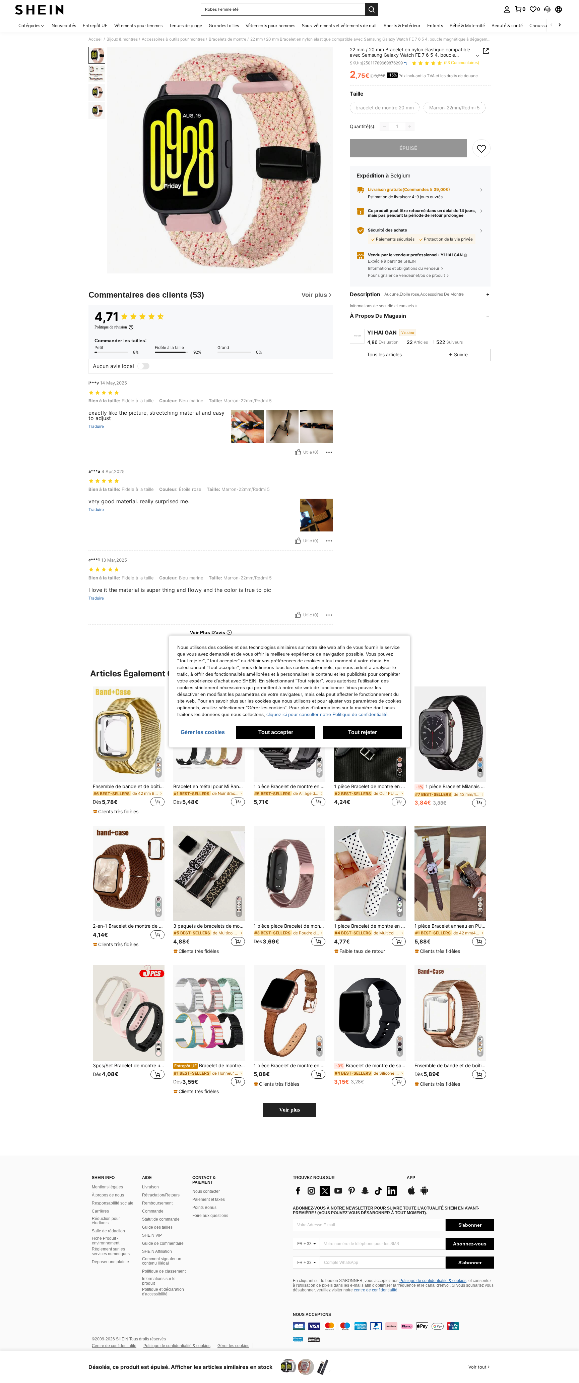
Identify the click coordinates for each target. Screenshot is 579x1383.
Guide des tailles (157, 1227)
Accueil (95, 39)
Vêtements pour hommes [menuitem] (270, 25)
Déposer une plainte (110, 1262)
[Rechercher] (371, 9)
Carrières (100, 1211)
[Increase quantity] (409, 126)
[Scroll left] (551, 25)
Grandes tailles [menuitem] (224, 25)
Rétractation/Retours (161, 1195)
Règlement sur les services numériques (111, 1251)
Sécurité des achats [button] (387, 230)
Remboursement (157, 1203)
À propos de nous (108, 1195)
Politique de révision (110, 327)
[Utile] (298, 452)
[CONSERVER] (481, 148)
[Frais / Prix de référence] (372, 76)
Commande (153, 1211)
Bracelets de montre (227, 39)
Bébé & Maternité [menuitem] (467, 25)
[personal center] (507, 9)
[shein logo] (39, 9)
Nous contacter (206, 1191)
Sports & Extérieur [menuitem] (402, 25)
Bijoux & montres (122, 39)
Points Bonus (204, 1207)
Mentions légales (107, 1187)
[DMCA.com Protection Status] (314, 1339)
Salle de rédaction (108, 1231)
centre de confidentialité (375, 1290)
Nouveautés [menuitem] (64, 25)
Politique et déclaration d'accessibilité (163, 1291)
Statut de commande (161, 1219)
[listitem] (128, 751)
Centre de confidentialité (114, 1345)
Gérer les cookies (233, 1345)
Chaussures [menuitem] (541, 25)
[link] (520, 9)
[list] (346, 1191)
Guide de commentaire (163, 1243)
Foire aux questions (210, 1215)
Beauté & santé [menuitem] (507, 25)
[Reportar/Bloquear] (329, 452)
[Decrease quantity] (384, 126)
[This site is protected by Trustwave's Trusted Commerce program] (298, 1339)
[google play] (424, 1193)
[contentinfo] (393, 1326)
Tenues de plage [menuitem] (185, 25)
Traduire (96, 426)
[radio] (385, 107)
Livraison (150, 1187)
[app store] (411, 1193)
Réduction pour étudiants (106, 1221)
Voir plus (289, 1110)
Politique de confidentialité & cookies (432, 1280)
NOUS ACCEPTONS (312, 1315)
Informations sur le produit (159, 1281)
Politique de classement (164, 1271)
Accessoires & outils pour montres (173, 39)
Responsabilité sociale (112, 1203)
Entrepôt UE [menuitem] (95, 25)
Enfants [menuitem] (435, 25)
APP (411, 1178)
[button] (547, 9)
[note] (116, 811)
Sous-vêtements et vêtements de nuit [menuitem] (339, 25)
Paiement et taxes (208, 1199)
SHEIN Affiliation (157, 1251)
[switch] (143, 366)
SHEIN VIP (152, 1235)
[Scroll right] (559, 25)
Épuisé (408, 148)
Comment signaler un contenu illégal (161, 1261)
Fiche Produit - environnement (105, 1240)
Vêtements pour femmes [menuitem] (138, 25)
